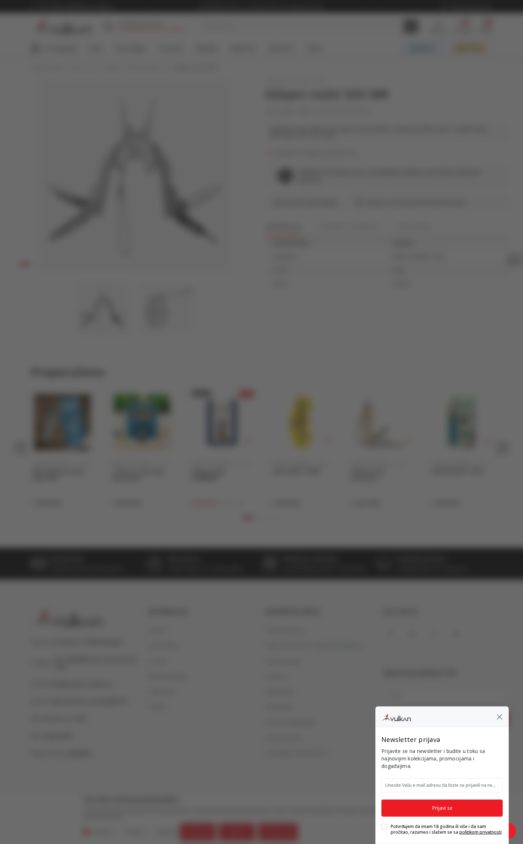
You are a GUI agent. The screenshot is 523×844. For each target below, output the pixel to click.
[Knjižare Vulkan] (396, 716)
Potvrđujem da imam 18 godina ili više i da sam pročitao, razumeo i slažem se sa (446, 829)
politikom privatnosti (480, 832)
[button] (499, 716)
